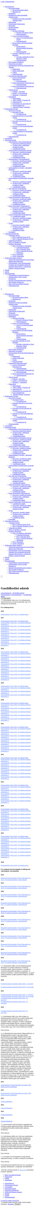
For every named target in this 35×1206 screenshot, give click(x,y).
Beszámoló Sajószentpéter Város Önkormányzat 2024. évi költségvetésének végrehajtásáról (15, 961)
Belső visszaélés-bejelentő (13, 1175)
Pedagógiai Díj (17, 102)
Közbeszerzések (13, 27)
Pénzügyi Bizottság (18, 31)
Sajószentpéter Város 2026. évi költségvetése (14, 865)
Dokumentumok (21, 34)
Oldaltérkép (8, 1180)
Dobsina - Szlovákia (18, 91)
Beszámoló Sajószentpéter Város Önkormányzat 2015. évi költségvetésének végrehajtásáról (15, 887)
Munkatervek (16, 12)
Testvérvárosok (13, 90)
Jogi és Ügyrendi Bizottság (20, 36)
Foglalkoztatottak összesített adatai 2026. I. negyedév (17, 984)
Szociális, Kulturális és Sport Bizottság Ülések (25, 57)
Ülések (14, 72)
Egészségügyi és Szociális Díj (21, 103)
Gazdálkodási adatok (18, 149)
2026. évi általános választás (17, 242)
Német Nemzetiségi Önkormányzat (23, 83)
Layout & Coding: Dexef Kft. (10, 1200)
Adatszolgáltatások (6, 1101)
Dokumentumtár (10, 273)
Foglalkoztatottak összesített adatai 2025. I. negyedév (17, 994)
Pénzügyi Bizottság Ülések (24, 32)
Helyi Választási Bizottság (24, 251)
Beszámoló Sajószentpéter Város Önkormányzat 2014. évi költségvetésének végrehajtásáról (15, 879)
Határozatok (12, 22)
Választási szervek (14, 235)
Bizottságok (12, 29)
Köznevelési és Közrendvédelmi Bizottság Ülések (24, 48)
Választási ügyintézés (15, 240)
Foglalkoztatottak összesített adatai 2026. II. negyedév (17, 987)
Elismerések (12, 97)
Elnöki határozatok (18, 71)
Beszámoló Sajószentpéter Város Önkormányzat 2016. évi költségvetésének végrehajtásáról (15, 895)
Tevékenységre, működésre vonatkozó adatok (20, 146)
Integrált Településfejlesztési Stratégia (20, 280)
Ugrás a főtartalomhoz (7, 1)
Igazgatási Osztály (18, 112)
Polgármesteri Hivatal (11, 109)
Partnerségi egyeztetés (15, 64)
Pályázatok (12, 25)
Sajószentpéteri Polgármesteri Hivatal (20, 150)
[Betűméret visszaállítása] (2, 580)
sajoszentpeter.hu (6, 593)
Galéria (7, 272)
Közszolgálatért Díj (18, 105)
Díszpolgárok (16, 98)
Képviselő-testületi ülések (20, 10)
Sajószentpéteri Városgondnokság (19, 159)
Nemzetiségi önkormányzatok (18, 76)
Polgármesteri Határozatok (17, 24)
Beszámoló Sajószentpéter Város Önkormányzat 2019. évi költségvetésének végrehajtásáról (15, 920)
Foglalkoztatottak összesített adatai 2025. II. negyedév (17, 996)
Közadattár (12, 232)
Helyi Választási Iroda (23, 249)
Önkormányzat (9, 6)
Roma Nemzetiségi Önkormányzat (23, 86)
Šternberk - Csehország (19, 95)
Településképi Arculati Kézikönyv (19, 275)
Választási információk (12, 233)
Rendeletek (12, 13)
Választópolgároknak (22, 247)
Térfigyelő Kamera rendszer (13, 258)
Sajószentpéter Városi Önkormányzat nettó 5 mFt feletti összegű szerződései (16, 1094)
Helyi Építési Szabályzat (16, 62)
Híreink (7, 270)
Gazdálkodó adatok (18, 230)
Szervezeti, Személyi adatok (21, 225)
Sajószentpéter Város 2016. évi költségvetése (14, 614)
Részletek (11, 1204)
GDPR (7, 1178)
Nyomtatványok (21, 114)
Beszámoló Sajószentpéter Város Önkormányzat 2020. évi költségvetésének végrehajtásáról (15, 928)
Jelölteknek (19, 253)
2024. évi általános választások (21, 246)
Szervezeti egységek (15, 110)
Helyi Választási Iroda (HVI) (21, 237)
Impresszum (8, 1176)
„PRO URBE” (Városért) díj (21, 100)
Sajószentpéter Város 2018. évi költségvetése (14, 652)
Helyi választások (17, 254)
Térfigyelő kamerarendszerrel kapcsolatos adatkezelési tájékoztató (21, 260)
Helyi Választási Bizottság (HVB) (22, 239)
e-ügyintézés (8, 138)
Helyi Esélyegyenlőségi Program (19, 284)
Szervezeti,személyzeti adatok (21, 143)
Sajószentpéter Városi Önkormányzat (20, 142)
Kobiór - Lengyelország (19, 93)
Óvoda (11, 223)
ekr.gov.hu (22, 1170)
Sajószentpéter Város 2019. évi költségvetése (14, 686)
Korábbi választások (15, 244)
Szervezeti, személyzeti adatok (21, 152)
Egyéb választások (18, 256)
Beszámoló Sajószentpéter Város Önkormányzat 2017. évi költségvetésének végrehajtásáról (15, 903)
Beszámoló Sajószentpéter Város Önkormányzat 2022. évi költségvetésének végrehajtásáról (15, 945)
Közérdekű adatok (10, 140)
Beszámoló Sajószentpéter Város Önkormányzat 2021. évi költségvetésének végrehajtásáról (15, 937)
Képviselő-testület (14, 8)
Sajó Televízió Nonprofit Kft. (18, 188)
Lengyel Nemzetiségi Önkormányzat (18, 78)
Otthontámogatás (14, 286)
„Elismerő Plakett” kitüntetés (21, 107)
